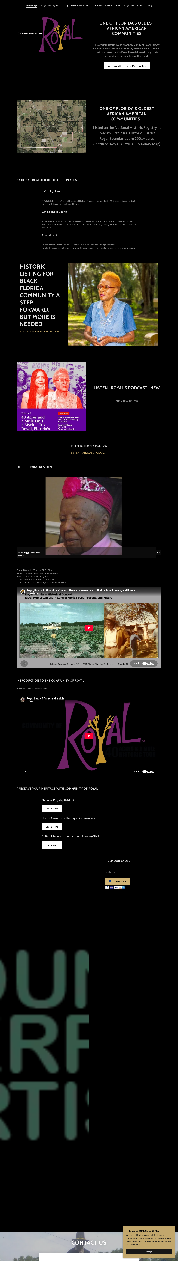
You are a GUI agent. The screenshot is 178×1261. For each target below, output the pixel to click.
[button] (78, 5)
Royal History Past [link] (50, 5)
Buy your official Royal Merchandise (127, 65)
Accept (149, 1252)
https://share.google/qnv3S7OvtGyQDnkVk (39, 331)
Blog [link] (150, 5)
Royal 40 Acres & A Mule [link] (107, 5)
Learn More (52, 808)
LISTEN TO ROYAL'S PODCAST (89, 452)
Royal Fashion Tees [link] (134, 5)
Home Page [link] (31, 5)
